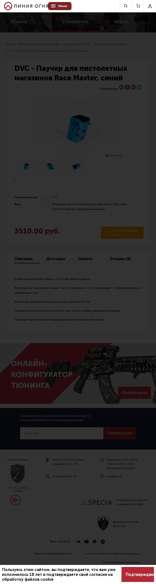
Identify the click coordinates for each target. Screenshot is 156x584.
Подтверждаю (140, 574)
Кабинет (150, 6)
